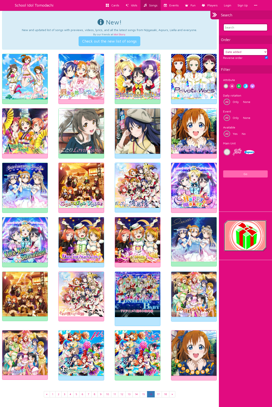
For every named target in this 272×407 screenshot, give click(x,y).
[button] (190, 5)
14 (136, 394)
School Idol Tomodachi (34, 5)
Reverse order (232, 58)
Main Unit (229, 143)
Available (229, 127)
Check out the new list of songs (109, 41)
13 (129, 394)
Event (227, 111)
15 (143, 394)
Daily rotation (232, 95)
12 (121, 394)
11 (114, 394)
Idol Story (119, 34)
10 (107, 394)
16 (150, 394)
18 (165, 394)
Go (245, 174)
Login (227, 5)
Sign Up (243, 5)
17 (158, 394)
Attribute (229, 80)
